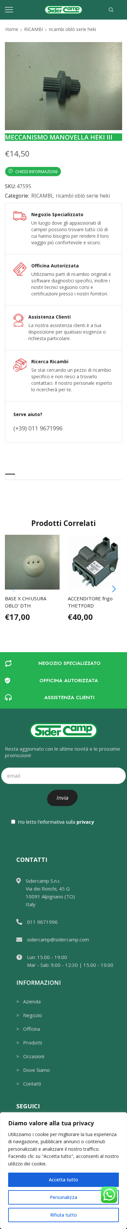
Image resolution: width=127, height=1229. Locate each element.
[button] (114, 589)
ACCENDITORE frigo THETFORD (90, 602)
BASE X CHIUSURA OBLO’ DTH (25, 602)
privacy (85, 821)
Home (11, 29)
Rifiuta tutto (63, 1215)
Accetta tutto (63, 1180)
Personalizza (63, 1197)
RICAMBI (33, 29)
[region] (63, 1170)
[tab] (10, 476)
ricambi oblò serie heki (72, 29)
